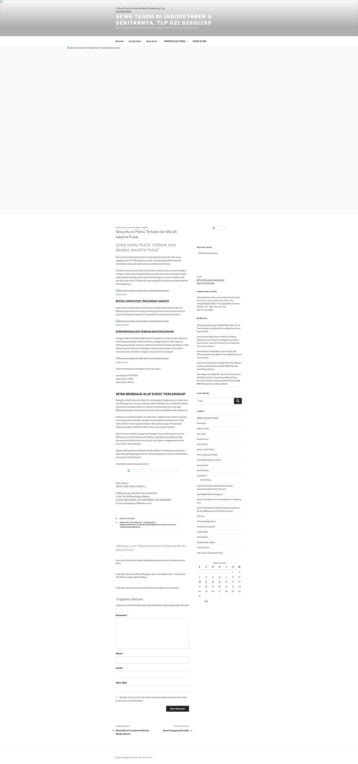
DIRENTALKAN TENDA (174, 41)
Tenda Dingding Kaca (206, 521)
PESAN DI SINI (199, 41)
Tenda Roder (202, 532)
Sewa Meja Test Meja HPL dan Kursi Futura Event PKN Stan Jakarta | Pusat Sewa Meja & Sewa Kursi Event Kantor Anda (219, 377)
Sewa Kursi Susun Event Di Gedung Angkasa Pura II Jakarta (152, 588)
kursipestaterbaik (131, 522)
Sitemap (200, 516)
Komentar (122, 615)
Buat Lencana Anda (206, 283)
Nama (120, 653)
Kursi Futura (205, 480)
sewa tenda (141, 228)
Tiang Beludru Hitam (206, 542)
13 (219, 581)
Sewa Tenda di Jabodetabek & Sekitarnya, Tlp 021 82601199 (164, 19)
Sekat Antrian (203, 470)
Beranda (119, 41)
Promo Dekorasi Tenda (207, 455)
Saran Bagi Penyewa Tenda (209, 460)
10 (199, 581)
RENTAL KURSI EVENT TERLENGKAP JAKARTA (142, 301)
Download (201, 423)
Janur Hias (201, 434)
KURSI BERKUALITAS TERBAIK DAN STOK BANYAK (145, 331)
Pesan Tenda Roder (205, 449)
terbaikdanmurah (130, 527)
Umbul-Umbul (203, 547)
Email (119, 668)
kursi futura (127, 519)
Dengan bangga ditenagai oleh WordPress (133, 757)
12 (213, 581)
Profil (199, 277)
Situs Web (121, 682)
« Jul (206, 601)
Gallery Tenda (203, 428)
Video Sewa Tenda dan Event (210, 553)
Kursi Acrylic (202, 444)
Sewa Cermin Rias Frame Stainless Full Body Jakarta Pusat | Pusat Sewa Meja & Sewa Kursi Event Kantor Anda (218, 339)
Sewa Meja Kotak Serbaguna (210, 494)
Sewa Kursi (151, 41)
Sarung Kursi (202, 465)
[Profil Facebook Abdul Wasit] (210, 280)
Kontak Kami (135, 41)
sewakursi (149, 522)
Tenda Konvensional (206, 526)
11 (206, 581)
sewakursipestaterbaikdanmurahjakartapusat (148, 525)
